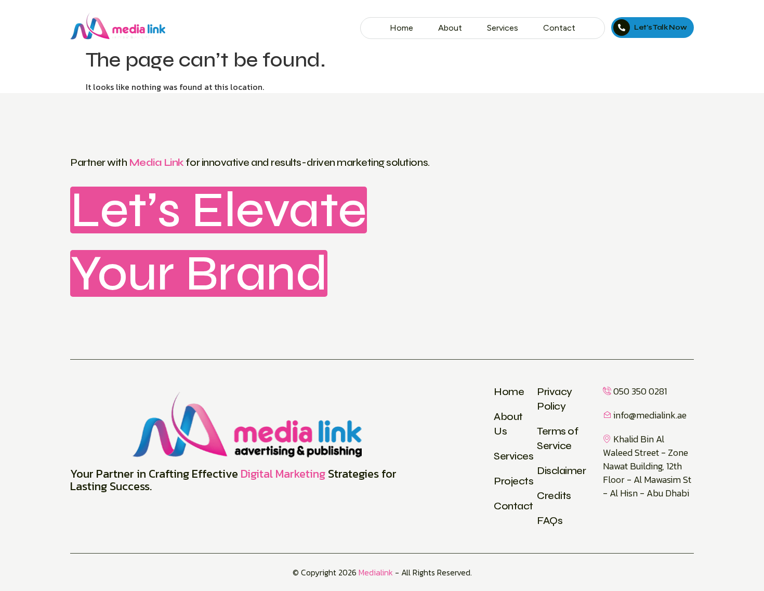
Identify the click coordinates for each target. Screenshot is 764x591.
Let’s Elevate (218, 210)
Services (502, 28)
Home (401, 28)
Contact (559, 28)
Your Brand (198, 273)
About (450, 28)
